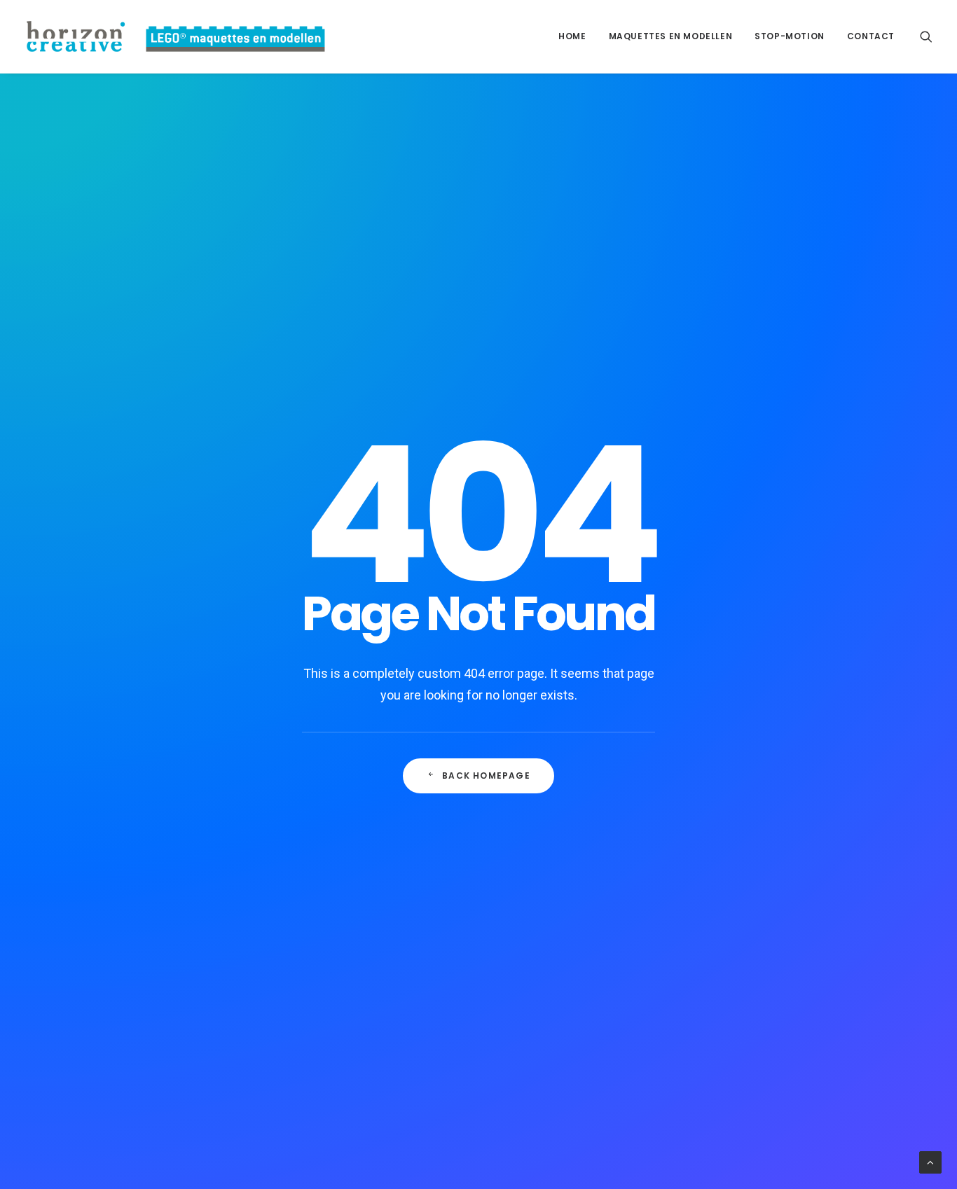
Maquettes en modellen (671, 36)
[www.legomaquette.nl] (177, 36)
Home (572, 36)
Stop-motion (790, 36)
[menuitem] (572, 36)
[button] (926, 36)
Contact (871, 36)
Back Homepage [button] (486, 775)
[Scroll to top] (930, 1161)
